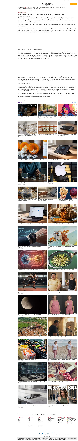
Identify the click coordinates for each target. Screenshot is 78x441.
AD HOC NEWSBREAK (51, 418)
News (24, 434)
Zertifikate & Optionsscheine (40, 425)
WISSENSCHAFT (46, 7)
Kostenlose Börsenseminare (60, 420)
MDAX (19, 419)
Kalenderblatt (30, 427)
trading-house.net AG (61, 418)
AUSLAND (51, 7)
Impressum (32, 434)
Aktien (39, 423)
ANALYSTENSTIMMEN (27, 8)
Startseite (26, 10)
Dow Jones (19, 422)
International (30, 426)
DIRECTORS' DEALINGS (38, 8)
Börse (29, 10)
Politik (29, 420)
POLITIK (33, 7)
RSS (72, 0)
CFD (38, 418)
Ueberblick (32, 10)
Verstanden (63, 439)
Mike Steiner (70, 434)
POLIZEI (54, 7)
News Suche (73, 4)
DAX (18, 418)
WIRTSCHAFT (30, 7)
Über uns (57, 434)
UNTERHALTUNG (41, 7)
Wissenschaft (30, 422)
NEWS (19, 7)
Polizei (29, 424)
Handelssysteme (40, 421)
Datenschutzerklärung (40, 434)
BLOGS (64, 0)
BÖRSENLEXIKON (68, 0)
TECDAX (19, 420)
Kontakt (49, 422)
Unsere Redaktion (63, 434)
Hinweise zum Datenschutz (50, 434)
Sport (29, 421)
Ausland (29, 423)
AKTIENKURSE (22, 7)
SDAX (18, 421)
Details (60, 439)
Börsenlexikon (21, 414)
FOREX (39, 419)
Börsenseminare (40, 426)
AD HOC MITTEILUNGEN (21, 8)
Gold (25, 12)
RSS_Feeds (49, 421)
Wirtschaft (29, 419)
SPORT (37, 7)
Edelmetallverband (21, 12)
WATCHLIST (75, 0)
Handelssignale (40, 422)
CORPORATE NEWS (32, 8)
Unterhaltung (30, 425)
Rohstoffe (39, 420)
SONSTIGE (63, 7)
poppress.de (59, 422)
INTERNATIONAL (59, 7)
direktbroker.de (60, 421)
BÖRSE (26, 7)
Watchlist (49, 419)
